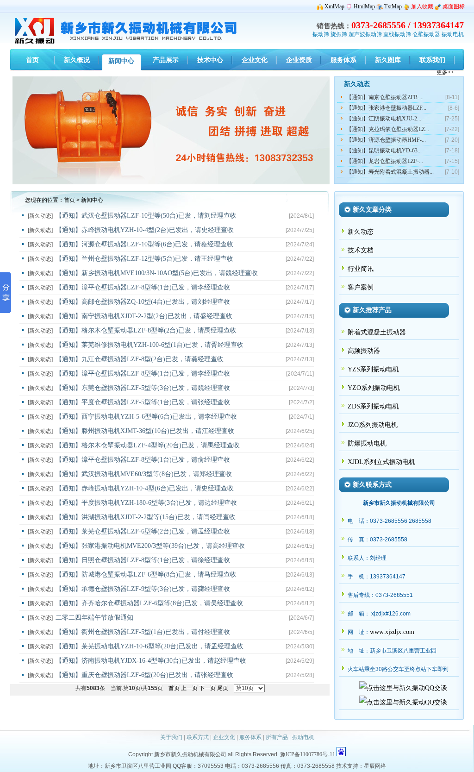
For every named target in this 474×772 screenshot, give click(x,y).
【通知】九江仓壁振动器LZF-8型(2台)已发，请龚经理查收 (140, 359)
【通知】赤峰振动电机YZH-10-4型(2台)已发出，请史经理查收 (145, 229)
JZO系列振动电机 (373, 424)
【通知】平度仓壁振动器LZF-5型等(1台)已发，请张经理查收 (143, 402)
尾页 (222, 688)
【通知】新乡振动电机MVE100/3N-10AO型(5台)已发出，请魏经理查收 (157, 273)
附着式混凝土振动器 (377, 332)
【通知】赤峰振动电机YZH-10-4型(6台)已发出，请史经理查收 (145, 488)
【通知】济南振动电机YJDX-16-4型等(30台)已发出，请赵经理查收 (151, 660)
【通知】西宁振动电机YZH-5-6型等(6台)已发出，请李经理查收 (146, 416)
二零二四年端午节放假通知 (94, 617)
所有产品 (277, 737)
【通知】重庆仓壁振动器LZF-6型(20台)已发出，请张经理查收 (144, 675)
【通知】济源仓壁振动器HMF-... (386, 140)
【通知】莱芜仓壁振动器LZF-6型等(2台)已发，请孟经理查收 (143, 531)
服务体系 (250, 737)
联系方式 (198, 737)
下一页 (207, 688)
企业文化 (224, 737)
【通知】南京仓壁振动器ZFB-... (385, 97)
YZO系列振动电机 (374, 387)
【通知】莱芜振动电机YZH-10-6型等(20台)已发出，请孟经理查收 (149, 646)
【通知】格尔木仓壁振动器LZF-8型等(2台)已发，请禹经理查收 (146, 330)
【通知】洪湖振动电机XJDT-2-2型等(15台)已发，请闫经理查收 (146, 517)
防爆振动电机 (367, 443)
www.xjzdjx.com (392, 631)
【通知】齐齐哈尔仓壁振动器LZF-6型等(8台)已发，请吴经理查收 (149, 603)
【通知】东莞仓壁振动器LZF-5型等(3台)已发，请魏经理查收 (143, 387)
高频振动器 (364, 350)
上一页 (189, 688)
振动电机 (453, 34)
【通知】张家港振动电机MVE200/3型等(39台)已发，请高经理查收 (150, 545)
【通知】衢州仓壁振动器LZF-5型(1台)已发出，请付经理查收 (143, 631)
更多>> (445, 72)
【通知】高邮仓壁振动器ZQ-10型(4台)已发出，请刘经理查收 (143, 301)
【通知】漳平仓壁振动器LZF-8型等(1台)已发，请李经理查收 (143, 287)
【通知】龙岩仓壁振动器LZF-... (384, 161)
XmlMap (334, 6)
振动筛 (320, 34)
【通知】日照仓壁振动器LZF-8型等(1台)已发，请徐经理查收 (143, 560)
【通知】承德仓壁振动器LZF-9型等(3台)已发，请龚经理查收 (143, 588)
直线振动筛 (397, 34)
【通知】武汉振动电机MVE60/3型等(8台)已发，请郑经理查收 (144, 474)
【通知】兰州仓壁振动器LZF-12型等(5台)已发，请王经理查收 (144, 258)
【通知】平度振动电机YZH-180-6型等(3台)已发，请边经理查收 (146, 502)
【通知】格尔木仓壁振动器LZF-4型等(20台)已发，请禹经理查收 (148, 445)
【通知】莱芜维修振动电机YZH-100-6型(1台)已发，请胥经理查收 (149, 344)
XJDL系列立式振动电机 (381, 461)
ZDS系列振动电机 (373, 406)
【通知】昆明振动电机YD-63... (384, 150)
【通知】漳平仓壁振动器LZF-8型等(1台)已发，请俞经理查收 (143, 459)
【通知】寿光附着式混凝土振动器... (390, 172)
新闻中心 (92, 200)
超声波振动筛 (365, 34)
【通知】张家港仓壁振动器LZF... (386, 108)
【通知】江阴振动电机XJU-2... (383, 118)
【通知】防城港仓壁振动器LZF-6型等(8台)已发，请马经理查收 (146, 574)
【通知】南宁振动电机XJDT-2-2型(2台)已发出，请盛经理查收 (144, 316)
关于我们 (171, 737)
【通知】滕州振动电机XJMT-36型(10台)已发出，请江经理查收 (145, 430)
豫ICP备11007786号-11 (307, 754)
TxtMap (393, 6)
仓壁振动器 (426, 34)
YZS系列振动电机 (373, 369)
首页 (69, 200)
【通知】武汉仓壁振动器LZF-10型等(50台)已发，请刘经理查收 (146, 215)
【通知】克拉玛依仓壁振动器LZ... (387, 129)
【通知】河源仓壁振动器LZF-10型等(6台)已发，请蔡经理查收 (144, 244)
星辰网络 (375, 766)
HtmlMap (364, 6)
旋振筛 (339, 34)
